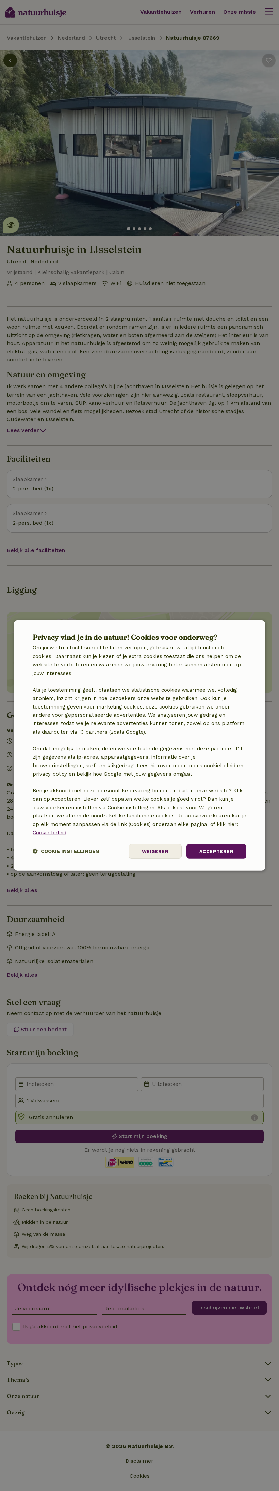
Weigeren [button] (155, 851)
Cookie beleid (49, 833)
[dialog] (139, 745)
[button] (66, 851)
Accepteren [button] (216, 851)
